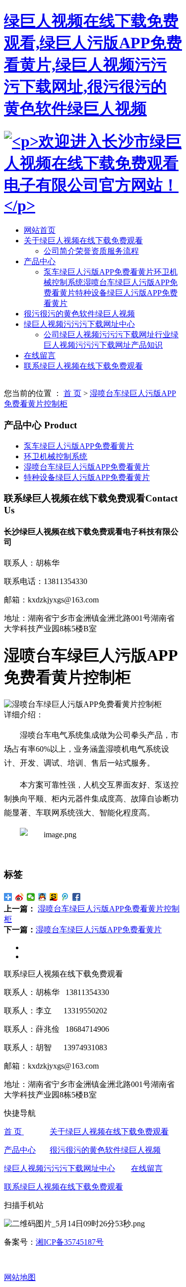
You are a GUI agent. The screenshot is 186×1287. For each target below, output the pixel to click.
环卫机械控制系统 (55, 456)
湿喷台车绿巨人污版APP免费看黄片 (87, 467)
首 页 (72, 393)
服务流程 (123, 251)
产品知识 (147, 345)
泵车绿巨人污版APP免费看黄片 (99, 272)
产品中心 (40, 261)
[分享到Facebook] (76, 897)
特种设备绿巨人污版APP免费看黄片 (87, 477)
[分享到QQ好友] (42, 897)
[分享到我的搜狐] (54, 897)
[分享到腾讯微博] (65, 897)
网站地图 (20, 1277)
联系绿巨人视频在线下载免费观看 (83, 366)
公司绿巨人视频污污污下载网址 (99, 334)
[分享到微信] (31, 897)
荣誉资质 (91, 251)
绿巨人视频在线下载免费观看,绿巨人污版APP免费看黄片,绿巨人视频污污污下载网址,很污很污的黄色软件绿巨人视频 (93, 64)
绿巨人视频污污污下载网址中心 (79, 324)
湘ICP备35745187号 (70, 1242)
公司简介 (59, 251)
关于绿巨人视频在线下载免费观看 (83, 240)
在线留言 (40, 355)
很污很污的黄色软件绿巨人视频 (79, 313)
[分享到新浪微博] (19, 897)
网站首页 (40, 230)
